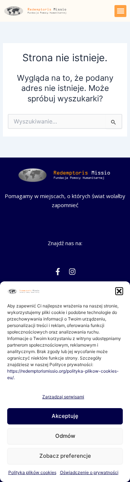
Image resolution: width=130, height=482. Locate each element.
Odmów (65, 435)
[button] (119, 291)
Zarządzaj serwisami (63, 396)
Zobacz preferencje (65, 455)
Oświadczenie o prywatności (89, 472)
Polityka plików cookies (32, 472)
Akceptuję (65, 415)
